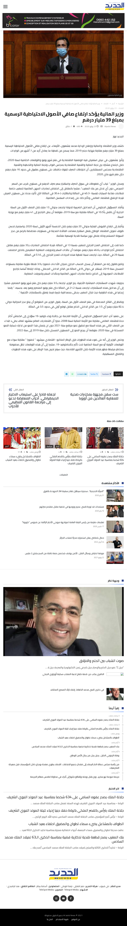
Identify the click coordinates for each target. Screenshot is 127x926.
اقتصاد (105, 103)
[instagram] (56, 898)
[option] (105, 446)
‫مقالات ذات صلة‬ (115, 421)
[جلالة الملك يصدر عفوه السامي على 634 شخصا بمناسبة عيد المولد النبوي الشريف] (105, 438)
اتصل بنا (50, 919)
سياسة (49, 446)
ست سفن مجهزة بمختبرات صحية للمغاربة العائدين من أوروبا (94, 394)
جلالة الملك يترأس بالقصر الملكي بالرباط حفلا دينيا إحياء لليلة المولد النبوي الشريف (65, 460)
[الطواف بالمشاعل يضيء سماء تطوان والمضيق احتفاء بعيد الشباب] (22, 438)
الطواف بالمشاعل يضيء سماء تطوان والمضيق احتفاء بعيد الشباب (23, 458)
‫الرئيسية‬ (121, 103)
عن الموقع (76, 919)
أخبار (113, 103)
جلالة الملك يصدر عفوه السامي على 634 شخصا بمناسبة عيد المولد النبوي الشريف (105, 460)
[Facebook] (71, 898)
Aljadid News (110, 126)
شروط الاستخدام (62, 919)
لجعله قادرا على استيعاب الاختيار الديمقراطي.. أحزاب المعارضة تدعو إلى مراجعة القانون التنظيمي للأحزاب (34, 398)
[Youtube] (63, 898)
